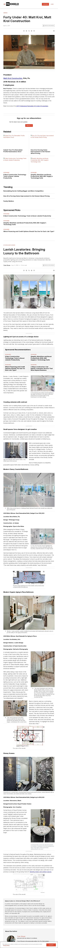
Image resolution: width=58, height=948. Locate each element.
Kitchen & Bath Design (9, 245)
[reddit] (31, 31)
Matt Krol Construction (12, 78)
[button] (4, 4)
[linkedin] (26, 31)
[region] (29, 945)
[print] (54, 31)
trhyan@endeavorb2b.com (38, 940)
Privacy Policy (6, 945)
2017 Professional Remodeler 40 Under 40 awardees (32, 106)
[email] (34, 31)
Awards (5, 12)
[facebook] (24, 31)
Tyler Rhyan (6, 265)
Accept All (51, 944)
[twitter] (29, 31)
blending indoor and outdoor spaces (40, 869)
